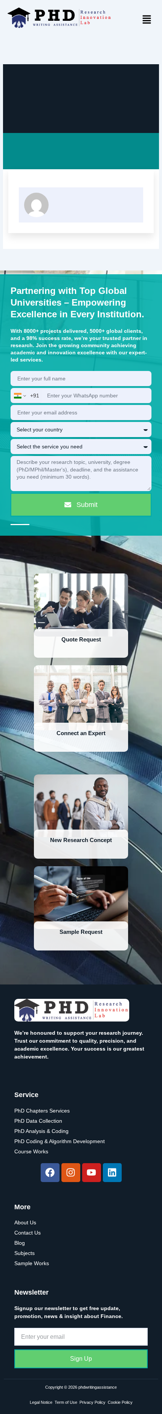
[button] (146, 20)
